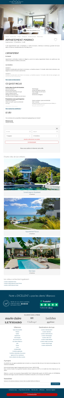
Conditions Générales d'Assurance (17, 353)
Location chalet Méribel (46, 339)
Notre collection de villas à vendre (17, 357)
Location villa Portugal (47, 343)
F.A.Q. (17, 347)
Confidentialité (17, 349)
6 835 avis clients (15, 303)
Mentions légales (50, 390)
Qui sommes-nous (17, 339)
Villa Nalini (32, 271)
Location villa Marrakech (46, 329)
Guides (17, 333)
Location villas (13, 36)
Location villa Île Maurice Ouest (11, 285)
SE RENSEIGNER (32, 142)
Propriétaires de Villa (24, 390)
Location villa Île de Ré (47, 345)
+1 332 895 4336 (32, 150)
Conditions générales (17, 351)
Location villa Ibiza (46, 331)
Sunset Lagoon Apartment (32, 192)
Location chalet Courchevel (46, 341)
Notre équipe (17, 337)
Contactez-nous (13, 390)
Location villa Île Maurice (46, 333)
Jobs (17, 343)
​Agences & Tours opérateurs (17, 355)
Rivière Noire (40, 36)
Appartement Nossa (32, 231)
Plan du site (34, 390)
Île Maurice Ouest (32, 36)
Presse (17, 345)
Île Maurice (24, 36)
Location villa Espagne (47, 335)
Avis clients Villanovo (17, 341)
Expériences (17, 335)
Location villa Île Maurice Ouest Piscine (13, 283)
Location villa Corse (46, 337)
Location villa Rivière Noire (10, 281)
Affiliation (41, 390)
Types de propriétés (17, 329)
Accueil (7, 36)
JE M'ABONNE (55, 384)
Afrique (19, 36)
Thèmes (17, 331)
